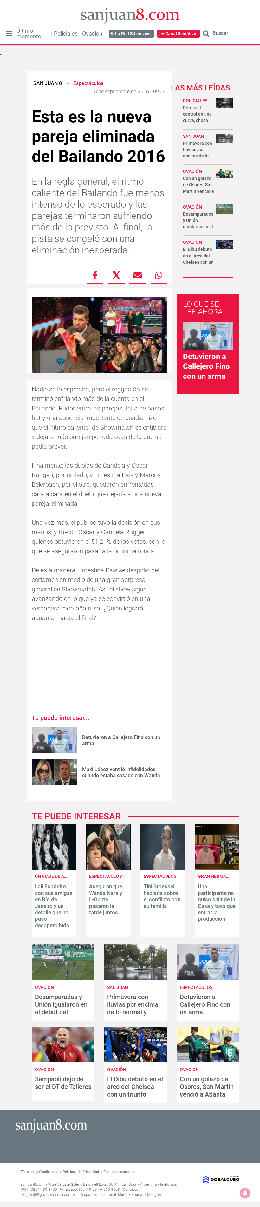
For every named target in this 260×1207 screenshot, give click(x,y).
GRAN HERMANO (215, 876)
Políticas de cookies (119, 1172)
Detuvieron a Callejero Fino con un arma (206, 366)
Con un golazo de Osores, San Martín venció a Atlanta (207, 1086)
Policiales (66, 34)
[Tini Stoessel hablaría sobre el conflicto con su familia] (162, 868)
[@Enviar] (138, 275)
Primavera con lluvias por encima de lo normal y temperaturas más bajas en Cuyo (133, 1012)
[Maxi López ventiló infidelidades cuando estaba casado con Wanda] (54, 772)
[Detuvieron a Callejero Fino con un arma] (54, 740)
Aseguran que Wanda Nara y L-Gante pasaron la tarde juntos (105, 899)
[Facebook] (95, 275)
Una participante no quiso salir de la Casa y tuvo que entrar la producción (217, 902)
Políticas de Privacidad (81, 1172)
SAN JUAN (193, 136)
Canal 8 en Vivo (180, 33)
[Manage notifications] (245, 1193)
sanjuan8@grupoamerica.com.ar (48, 1194)
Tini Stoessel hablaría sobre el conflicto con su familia (162, 896)
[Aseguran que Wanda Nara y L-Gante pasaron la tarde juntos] (108, 868)
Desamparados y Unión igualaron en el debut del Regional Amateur (61, 1008)
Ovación (92, 34)
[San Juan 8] (51, 1132)
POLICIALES (195, 100)
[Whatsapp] (159, 275)
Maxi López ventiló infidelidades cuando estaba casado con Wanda (121, 772)
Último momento (28, 33)
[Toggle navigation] (9, 33)
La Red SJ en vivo (133, 33)
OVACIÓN (192, 171)
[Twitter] (116, 275)
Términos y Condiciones (39, 1172)
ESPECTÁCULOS (105, 876)
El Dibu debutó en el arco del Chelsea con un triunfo (135, 1086)
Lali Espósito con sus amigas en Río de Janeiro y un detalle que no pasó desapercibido (54, 905)
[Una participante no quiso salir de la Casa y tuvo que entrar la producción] (217, 868)
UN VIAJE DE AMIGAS (56, 876)
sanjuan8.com (33, 1184)
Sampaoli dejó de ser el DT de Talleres (63, 1082)
